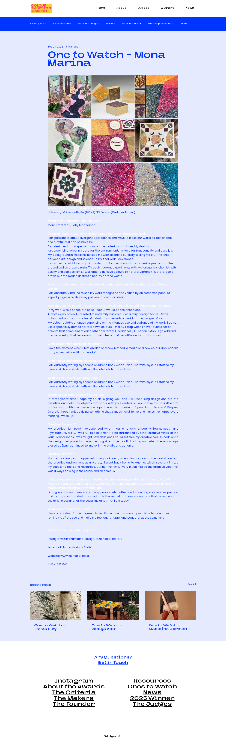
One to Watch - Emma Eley (49, 627)
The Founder (74, 704)
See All (192, 584)
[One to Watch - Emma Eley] (55, 605)
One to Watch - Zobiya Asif (107, 627)
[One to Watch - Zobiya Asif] (113, 605)
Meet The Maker (131, 23)
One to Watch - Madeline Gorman (168, 627)
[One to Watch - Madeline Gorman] (170, 605)
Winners (110, 23)
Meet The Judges (88, 23)
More (184, 23)
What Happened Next (161, 23)
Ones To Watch (62, 23)
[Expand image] (69, 96)
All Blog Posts (38, 23)
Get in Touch (113, 663)
